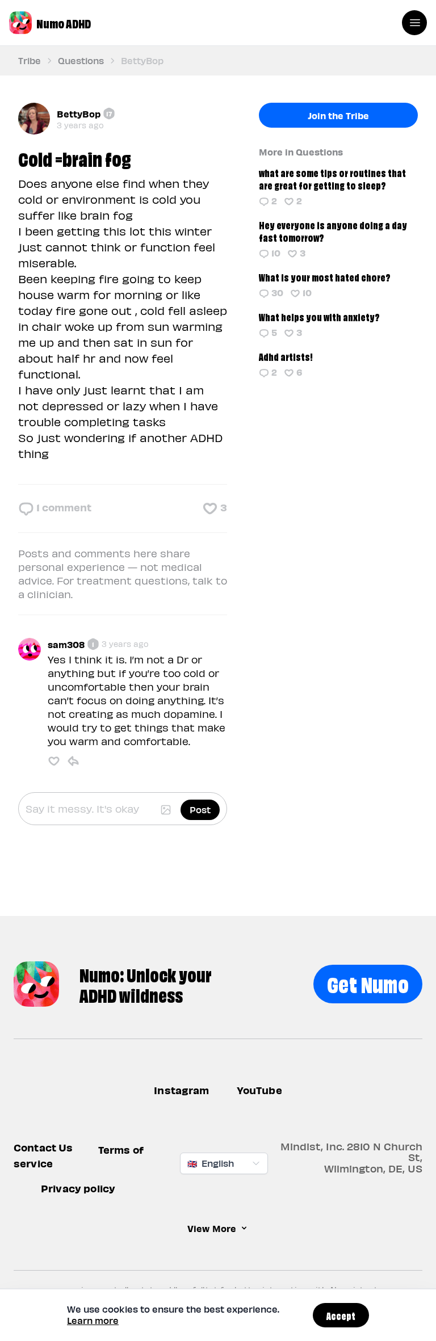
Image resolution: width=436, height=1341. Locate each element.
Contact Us (43, 1147)
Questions (81, 60)
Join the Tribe (338, 115)
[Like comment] (54, 761)
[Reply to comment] (73, 761)
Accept (340, 1315)
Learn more (93, 1320)
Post (200, 809)
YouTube (259, 1089)
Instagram (181, 1089)
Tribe (29, 60)
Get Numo (368, 982)
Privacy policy (78, 1188)
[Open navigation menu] (414, 22)
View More (211, 1228)
